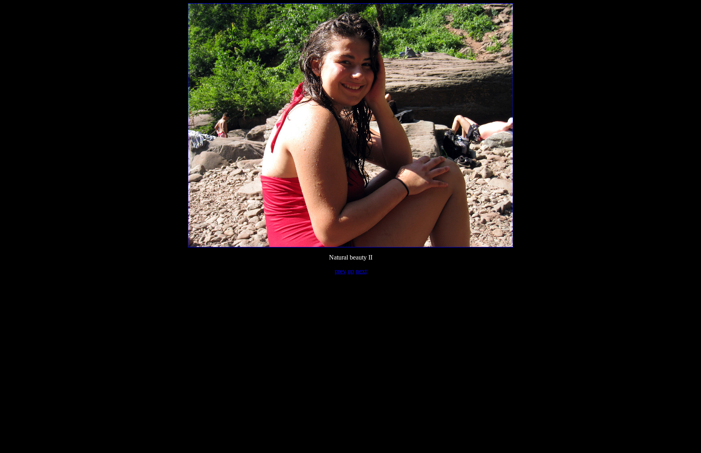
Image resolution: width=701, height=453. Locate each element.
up (351, 271)
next (361, 271)
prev (340, 271)
